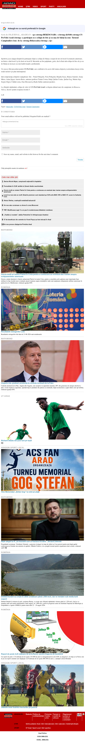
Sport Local (37, 728)
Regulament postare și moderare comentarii (67, 717)
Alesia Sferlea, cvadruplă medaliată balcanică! (19, 200)
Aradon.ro (18, 714)
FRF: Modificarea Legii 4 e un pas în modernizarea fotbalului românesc (28, 210)
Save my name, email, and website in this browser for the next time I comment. (31, 154)
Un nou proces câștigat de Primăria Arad (18, 224)
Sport (43, 6)
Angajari (61, 6)
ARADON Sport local (12, 448)
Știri (16, 724)
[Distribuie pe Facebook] (11, 47)
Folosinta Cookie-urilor (48, 716)
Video (35, 6)
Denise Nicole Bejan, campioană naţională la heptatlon (22, 181)
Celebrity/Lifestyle (72, 724)
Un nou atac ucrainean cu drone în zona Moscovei (21, 205)
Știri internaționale (47, 724)
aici (26, 168)
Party (51, 6)
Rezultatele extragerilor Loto (13, 332)
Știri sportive (46, 728)
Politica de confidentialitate (38, 715)
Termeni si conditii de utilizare (56, 716)
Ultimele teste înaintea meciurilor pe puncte (19, 707)
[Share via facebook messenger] (52, 47)
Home (20, 6)
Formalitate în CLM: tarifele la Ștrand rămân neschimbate (23, 186)
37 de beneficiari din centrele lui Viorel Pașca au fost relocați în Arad (27, 219)
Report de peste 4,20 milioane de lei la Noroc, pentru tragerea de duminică (32, 654)
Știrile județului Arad (33, 724)
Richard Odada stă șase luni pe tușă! (16, 441)
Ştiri (28, 6)
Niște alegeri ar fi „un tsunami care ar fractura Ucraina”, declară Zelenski (31, 541)
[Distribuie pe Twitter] (32, 47)
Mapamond (7, 230)
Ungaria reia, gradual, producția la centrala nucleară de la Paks (27, 383)
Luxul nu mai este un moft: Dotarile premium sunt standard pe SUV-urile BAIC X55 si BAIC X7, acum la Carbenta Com (42, 195)
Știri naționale (60, 724)
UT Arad (5, 396)
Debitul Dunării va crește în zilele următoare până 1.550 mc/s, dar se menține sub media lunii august (39, 598)
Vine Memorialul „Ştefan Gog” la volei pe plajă (20, 492)
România (5, 287)
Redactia (29, 714)
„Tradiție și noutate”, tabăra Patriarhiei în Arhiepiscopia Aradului (26, 215)
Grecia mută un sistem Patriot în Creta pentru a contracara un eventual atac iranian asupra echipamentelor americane (40, 191)
